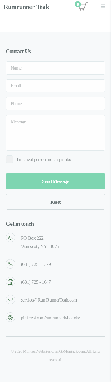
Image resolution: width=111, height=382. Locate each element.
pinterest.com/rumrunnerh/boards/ (50, 317)
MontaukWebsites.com (40, 351)
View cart (83, 6)
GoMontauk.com (72, 351)
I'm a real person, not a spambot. (45, 159)
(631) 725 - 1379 (36, 264)
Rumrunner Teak (26, 6)
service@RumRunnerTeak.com (49, 299)
